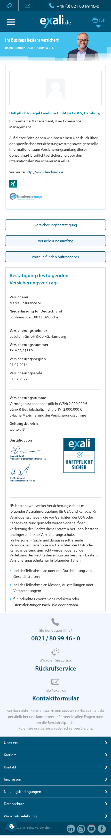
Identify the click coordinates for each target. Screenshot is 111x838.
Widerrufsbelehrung (20, 816)
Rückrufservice (55, 668)
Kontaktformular (55, 698)
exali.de (56, 21)
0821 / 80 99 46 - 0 (55, 638)
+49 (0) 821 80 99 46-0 (78, 6)
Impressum (13, 779)
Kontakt (10, 767)
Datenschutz (14, 803)
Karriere (10, 754)
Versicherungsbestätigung (55, 224)
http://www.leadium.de (44, 172)
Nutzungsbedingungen (22, 791)
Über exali (12, 742)
